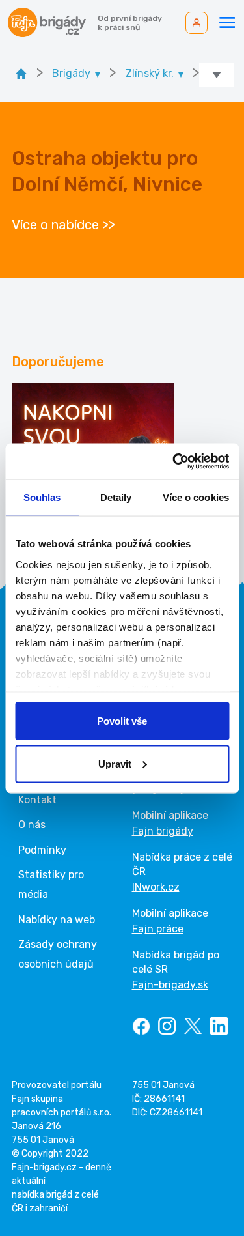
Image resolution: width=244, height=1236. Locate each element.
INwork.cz (156, 887)
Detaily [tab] (116, 497)
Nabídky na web (56, 919)
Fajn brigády (162, 831)
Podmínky (42, 850)
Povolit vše (122, 720)
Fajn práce (157, 929)
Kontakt (37, 800)
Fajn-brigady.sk (170, 985)
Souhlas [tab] (42, 497)
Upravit (114, 763)
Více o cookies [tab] (196, 497)
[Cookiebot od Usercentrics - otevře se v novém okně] (173, 461)
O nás (32, 824)
